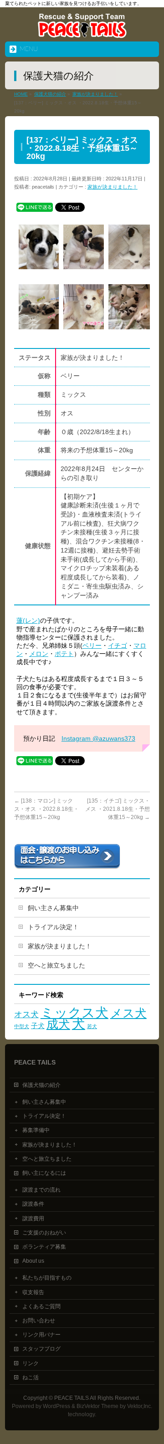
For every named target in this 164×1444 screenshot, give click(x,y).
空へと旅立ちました (56, 965)
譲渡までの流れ (41, 1190)
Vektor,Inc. (139, 1406)
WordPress (56, 1406)
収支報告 (33, 1292)
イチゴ (117, 645)
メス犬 (128, 1013)
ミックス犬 (74, 1012)
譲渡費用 (33, 1218)
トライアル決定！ (53, 927)
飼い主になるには (44, 1173)
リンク (30, 1363)
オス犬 (26, 1014)
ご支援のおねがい (44, 1232)
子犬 (38, 1025)
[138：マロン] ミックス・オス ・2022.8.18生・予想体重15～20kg (46, 809)
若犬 (92, 1026)
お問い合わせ (38, 1320)
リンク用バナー (41, 1334)
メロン (38, 653)
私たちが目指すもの (47, 1278)
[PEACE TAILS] (82, 31)
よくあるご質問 (41, 1306)
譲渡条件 (33, 1204)
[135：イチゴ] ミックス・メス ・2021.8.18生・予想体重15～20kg (117, 809)
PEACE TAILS (71, 1398)
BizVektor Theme (97, 1406)
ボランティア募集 (44, 1247)
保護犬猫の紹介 (41, 1085)
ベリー (92, 645)
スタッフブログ (41, 1349)
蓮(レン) (28, 620)
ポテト (64, 653)
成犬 (58, 1024)
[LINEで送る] (34, 206)
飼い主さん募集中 (53, 907)
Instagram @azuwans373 (98, 738)
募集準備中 (36, 1130)
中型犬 (21, 1026)
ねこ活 (30, 1377)
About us (33, 1261)
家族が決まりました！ (112, 186)
